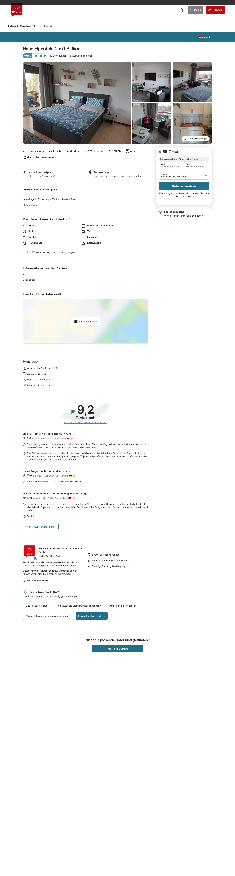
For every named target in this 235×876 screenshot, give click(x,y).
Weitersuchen (117, 648)
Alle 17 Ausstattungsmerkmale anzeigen (51, 252)
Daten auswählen (184, 186)
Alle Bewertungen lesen (41, 526)
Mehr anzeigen (30, 205)
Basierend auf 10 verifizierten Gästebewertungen (85, 422)
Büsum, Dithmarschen (81, 55)
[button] (184, 176)
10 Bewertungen (58, 55)
